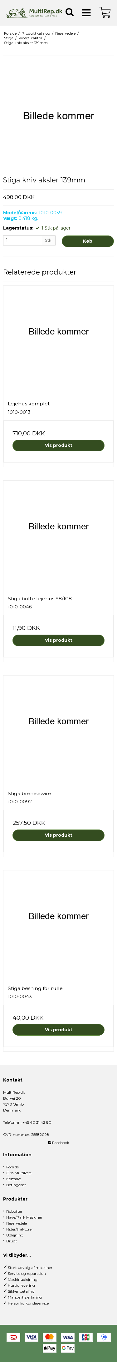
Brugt (11, 1241)
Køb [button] (87, 241)
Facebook (60, 1142)
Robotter (14, 1211)
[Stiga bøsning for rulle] (58, 925)
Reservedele (16, 1223)
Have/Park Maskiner (24, 1217)
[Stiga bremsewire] (58, 731)
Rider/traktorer (19, 1229)
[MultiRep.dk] (34, 13)
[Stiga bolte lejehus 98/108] (58, 536)
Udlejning (14, 1235)
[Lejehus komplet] (58, 341)
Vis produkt (58, 445)
